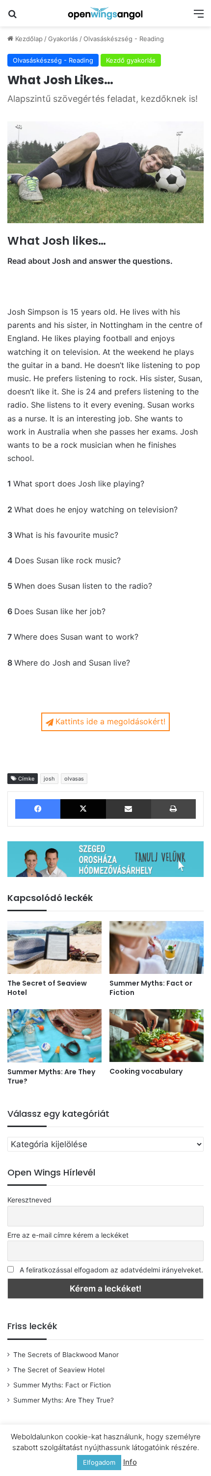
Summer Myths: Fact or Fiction (150, 987)
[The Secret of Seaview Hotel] (54, 947)
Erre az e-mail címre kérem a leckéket (68, 1235)
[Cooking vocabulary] (156, 1035)
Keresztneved (29, 1200)
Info (130, 1462)
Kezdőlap (28, 39)
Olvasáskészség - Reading (123, 39)
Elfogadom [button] (99, 1462)
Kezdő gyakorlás (131, 60)
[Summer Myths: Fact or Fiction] (156, 947)
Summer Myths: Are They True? (51, 1076)
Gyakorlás (63, 39)
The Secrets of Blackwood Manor (66, 1355)
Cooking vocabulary (146, 1071)
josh (49, 778)
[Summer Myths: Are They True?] (54, 1035)
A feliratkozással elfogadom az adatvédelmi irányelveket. (111, 1270)
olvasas (74, 778)
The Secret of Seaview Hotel (47, 987)
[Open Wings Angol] (105, 13)
